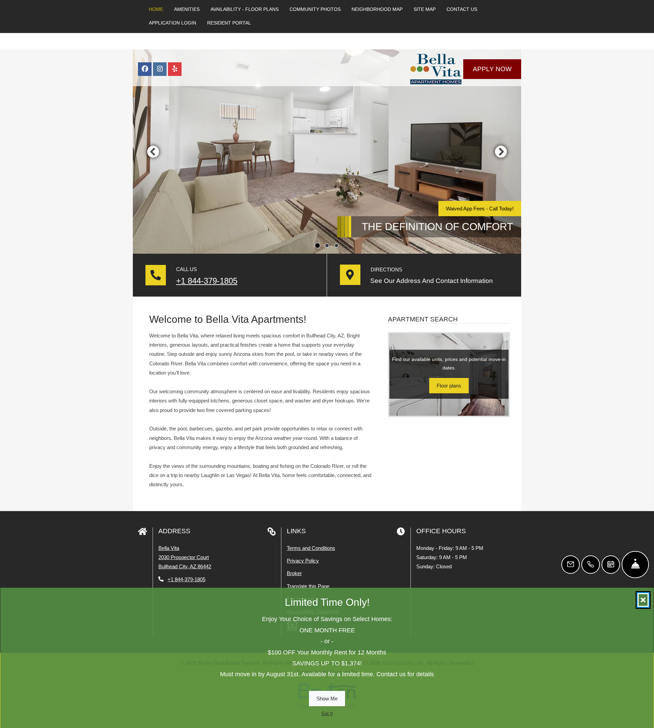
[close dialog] (643, 600)
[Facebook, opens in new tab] (145, 69)
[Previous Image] (153, 151)
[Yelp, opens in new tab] (175, 69)
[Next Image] (501, 151)
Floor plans (449, 386)
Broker (294, 573)
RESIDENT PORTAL (229, 23)
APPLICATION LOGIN (172, 23)
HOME (156, 9)
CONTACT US (462, 9)
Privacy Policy (303, 560)
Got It (327, 713)
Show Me (327, 698)
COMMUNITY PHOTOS (315, 9)
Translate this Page (308, 586)
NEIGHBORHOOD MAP (377, 9)
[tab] (317, 245)
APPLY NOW (492, 69)
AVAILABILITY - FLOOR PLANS (245, 9)
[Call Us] (590, 564)
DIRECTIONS (386, 269)
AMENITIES (187, 9)
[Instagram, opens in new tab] (160, 69)
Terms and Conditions (311, 548)
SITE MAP (425, 9)
